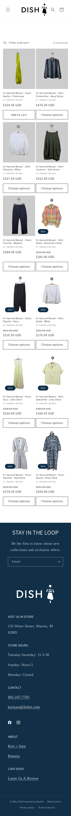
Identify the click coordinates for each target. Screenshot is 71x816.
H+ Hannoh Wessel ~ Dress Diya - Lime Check (17, 398)
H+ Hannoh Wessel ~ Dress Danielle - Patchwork (17, 476)
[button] (8, 9)
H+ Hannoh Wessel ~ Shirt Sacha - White (49, 320)
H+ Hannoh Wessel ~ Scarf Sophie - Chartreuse (17, 95)
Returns (14, 756)
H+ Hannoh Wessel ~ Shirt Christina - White (16, 168)
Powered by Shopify (33, 801)
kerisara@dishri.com (24, 707)
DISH (20, 801)
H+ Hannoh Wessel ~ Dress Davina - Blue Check (50, 476)
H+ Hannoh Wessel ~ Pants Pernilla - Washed (17, 242)
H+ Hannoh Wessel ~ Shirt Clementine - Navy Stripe (49, 95)
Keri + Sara (17, 746)
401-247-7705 (18, 697)
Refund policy (54, 801)
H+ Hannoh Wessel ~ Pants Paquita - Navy (17, 320)
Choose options (52, 115)
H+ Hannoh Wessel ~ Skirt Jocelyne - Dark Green (49, 168)
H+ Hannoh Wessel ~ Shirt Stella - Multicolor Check (49, 242)
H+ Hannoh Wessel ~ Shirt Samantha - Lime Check (49, 398)
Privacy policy (27, 807)
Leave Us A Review (23, 778)
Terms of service (46, 807)
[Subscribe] (58, 561)
